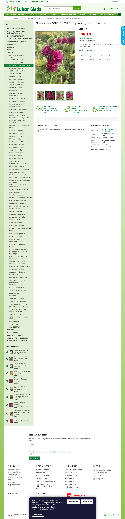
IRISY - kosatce (14, 192)
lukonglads (99, 479)
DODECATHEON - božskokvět (19, 125)
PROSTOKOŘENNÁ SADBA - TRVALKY (18, 56)
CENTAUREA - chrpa (16, 104)
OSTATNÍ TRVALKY (15, 236)
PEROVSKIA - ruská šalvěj (18, 242)
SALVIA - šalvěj (14, 275)
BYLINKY (10, 330)
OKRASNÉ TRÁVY (13, 327)
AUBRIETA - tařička (16, 93)
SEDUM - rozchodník (16, 288)
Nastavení (37, 514)
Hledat (77, 8)
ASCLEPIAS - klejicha (16, 82)
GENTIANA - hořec (15, 155)
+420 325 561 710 (101, 473)
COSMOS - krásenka (16, 112)
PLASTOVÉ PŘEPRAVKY (16, 335)
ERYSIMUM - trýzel (15, 139)
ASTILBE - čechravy (16, 87)
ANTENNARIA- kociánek (17, 71)
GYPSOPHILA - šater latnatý (19, 164)
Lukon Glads (100, 476)
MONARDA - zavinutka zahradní (20, 228)
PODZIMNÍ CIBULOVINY (16, 29)
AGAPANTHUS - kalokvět (17, 42)
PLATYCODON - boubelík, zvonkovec (18, 257)
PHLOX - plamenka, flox (17, 249)
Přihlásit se (34, 458)
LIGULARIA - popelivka (17, 214)
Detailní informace (85, 50)
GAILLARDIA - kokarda (17, 150)
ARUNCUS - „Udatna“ (16, 79)
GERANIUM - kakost (16, 158)
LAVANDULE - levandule (17, 203)
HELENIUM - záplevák (16, 167)
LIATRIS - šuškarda (15, 211)
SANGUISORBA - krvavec (18, 278)
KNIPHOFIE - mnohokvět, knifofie (20, 198)
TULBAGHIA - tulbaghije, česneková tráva (17, 310)
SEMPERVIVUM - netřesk (17, 290)
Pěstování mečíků (71, 484)
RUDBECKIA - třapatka (17, 272)
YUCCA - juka (14, 324)
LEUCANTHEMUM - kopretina (19, 206)
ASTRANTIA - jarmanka (17, 90)
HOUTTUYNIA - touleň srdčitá (19, 178)
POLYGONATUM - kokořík (18, 261)
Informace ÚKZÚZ (14, 472)
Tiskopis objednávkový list (45, 481)
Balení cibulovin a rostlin (73, 470)
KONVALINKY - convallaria (18, 200)
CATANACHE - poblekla (17, 101)
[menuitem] (15, 14)
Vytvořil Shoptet (113, 515)
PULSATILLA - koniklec (16, 269)
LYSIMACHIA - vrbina (16, 225)
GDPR (10, 480)
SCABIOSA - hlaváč (16, 285)
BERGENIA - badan (15, 96)
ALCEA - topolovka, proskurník (20, 65)
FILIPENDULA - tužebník (17, 147)
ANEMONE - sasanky (16, 68)
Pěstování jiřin (69, 478)
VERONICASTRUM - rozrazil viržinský (18, 318)
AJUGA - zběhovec (16, 63)
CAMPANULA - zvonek (17, 98)
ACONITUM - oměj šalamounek (19, 39)
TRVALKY (10, 53)
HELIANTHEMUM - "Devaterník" (19, 169)
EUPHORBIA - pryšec (16, 144)
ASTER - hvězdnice (16, 85)
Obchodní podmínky (15, 477)
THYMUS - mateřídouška (18, 301)
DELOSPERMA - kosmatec (18, 115)
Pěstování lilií (69, 481)
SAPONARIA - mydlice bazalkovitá (17, 281)
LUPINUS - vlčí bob (15, 222)
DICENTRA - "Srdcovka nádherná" (17, 121)
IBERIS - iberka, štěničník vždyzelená (17, 186)
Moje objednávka (14, 485)
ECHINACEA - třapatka (17, 128)
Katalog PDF (40, 473)
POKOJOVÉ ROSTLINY (15, 36)
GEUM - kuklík (14, 161)
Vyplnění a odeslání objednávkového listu (44, 485)
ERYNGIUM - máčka (16, 136)
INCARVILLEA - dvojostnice (18, 189)
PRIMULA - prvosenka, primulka (20, 266)
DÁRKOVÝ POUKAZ (14, 333)
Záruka (38, 489)
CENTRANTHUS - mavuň (17, 107)
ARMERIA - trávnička (16, 76)
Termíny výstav (13, 475)
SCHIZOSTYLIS (14, 293)
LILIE (9, 50)
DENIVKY (10, 47)
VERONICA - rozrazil (16, 314)
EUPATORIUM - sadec (17, 142)
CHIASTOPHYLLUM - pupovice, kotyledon (20, 181)
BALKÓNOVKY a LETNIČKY (17, 341)
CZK (105, 2)
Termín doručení (42, 478)
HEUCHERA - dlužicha (16, 172)
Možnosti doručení (85, 38)
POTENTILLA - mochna (17, 264)
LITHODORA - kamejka (17, 217)
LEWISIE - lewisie (15, 209)
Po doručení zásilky (43, 476)
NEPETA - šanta (14, 231)
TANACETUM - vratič (16, 299)
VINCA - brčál (14, 321)
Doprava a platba (14, 470)
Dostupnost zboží (42, 470)
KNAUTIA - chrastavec (17, 195)
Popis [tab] (39, 119)
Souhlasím (87, 502)
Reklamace (12, 482)
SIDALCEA (12, 296)
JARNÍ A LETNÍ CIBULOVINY (17, 338)
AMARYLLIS (11, 44)
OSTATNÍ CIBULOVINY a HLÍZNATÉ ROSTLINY (16, 32)
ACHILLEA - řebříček (16, 60)
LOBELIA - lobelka (15, 220)
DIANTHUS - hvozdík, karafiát (19, 118)
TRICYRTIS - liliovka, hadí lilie (19, 307)
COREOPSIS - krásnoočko (18, 110)
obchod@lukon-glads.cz (104, 470)
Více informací (48, 509)
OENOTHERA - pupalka (17, 234)
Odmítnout (73, 502)
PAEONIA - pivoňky (15, 239)
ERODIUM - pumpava (16, 133)
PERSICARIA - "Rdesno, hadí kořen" (19, 245)
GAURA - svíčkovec (16, 153)
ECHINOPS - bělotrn (16, 131)
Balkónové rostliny (71, 473)
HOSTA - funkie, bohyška (18, 175)
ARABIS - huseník (15, 74)
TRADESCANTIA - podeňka (18, 304)
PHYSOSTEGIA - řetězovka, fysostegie (18, 253)
